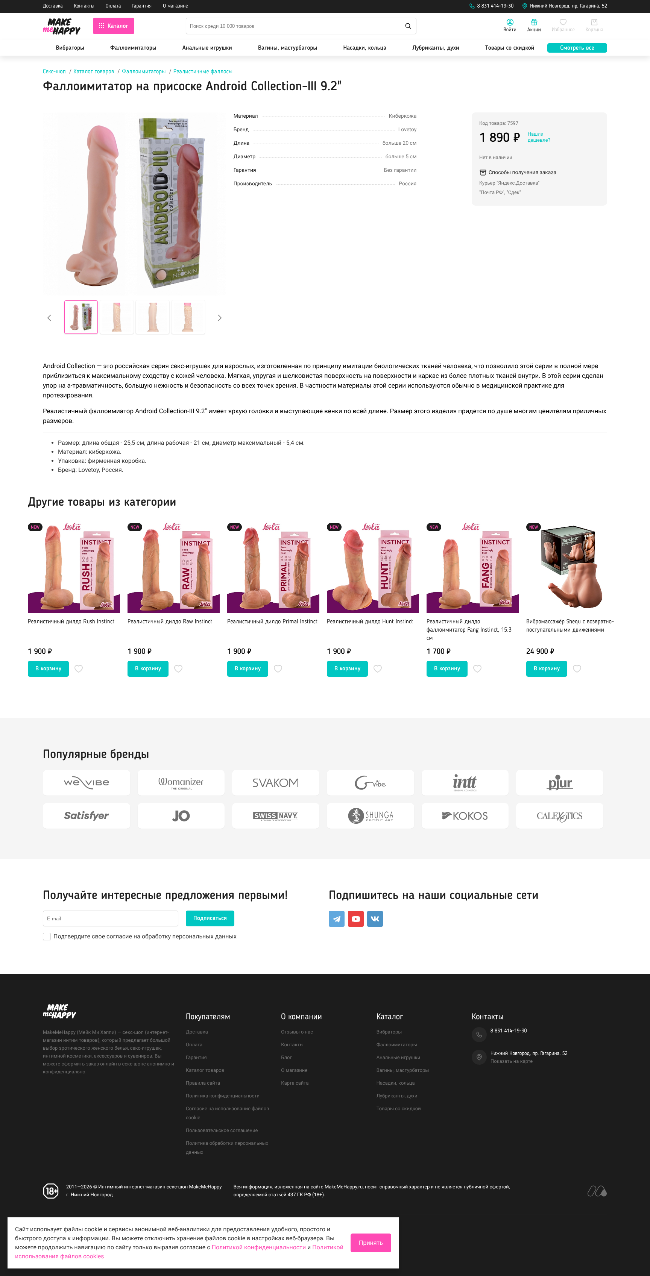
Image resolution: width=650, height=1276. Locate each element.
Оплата (113, 6)
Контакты (84, 6)
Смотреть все (577, 48)
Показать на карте (512, 1061)
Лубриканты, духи (435, 48)
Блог (286, 1058)
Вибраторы (70, 48)
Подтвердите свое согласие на (145, 936)
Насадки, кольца (364, 48)
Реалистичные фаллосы (202, 72)
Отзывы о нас (297, 1032)
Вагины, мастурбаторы (287, 48)
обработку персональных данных (189, 936)
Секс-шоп (54, 72)
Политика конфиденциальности (223, 1096)
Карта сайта (294, 1083)
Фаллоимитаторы (133, 48)
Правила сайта (203, 1083)
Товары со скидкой (510, 48)
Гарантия (142, 6)
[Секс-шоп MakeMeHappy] (61, 27)
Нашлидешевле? (539, 137)
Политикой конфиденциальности (259, 1247)
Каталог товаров (93, 72)
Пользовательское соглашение (222, 1131)
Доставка (53, 6)
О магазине (175, 6)
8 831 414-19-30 (495, 6)
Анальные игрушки (207, 48)
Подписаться (210, 918)
